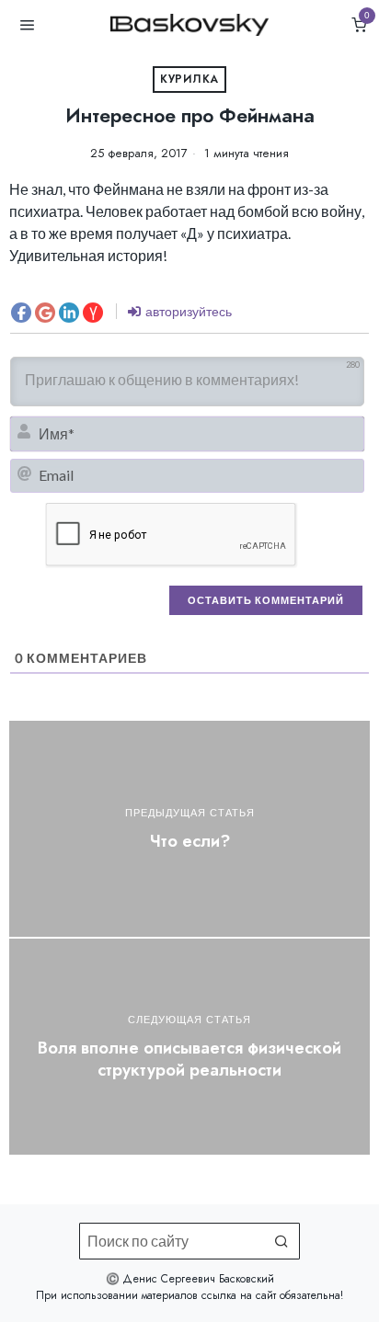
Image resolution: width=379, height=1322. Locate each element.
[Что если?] (189, 829)
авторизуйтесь (187, 311)
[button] (281, 1241)
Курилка (189, 79)
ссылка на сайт (238, 1295)
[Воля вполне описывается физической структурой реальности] (189, 1047)
